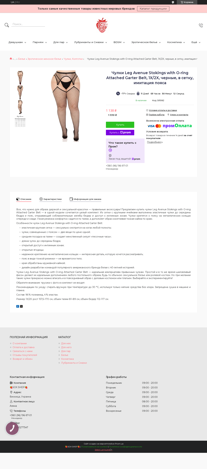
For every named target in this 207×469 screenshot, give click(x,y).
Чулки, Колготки (73, 58)
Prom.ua (119, 443)
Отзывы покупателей (25, 355)
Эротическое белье (144, 42)
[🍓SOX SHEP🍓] (102, 25)
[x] (21, 306)
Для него (66, 347)
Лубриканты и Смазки (89, 42)
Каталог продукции (153, 8)
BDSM (117, 42)
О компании (20, 343)
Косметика (174, 42)
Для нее (66, 343)
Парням (38, 42)
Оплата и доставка (23, 347)
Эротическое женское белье (44, 58)
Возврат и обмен (23, 358)
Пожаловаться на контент (94, 446)
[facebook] (17, 306)
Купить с (114, 132)
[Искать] (6, 25)
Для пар (58, 42)
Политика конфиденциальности (125, 446)
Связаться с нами (23, 351)
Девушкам (16, 42)
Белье (21, 58)
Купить (120, 124)
